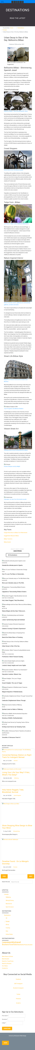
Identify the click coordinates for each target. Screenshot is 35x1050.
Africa (7, 924)
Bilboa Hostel (7, 542)
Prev (4, 876)
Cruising (8, 927)
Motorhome (9, 903)
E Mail (4, 1023)
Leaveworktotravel (11, 942)
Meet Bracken (5, 958)
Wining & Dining (10, 900)
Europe (7, 921)
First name (5, 1015)
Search (5, 885)
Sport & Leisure (10, 907)
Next (30, 876)
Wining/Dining (16, 831)
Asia (7, 931)
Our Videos (5, 966)
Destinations (7, 915)
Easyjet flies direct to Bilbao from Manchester (15, 532)
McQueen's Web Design (20, 1035)
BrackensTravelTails (9, 945)
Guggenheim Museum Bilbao (11, 535)
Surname (5, 1019)
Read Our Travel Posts (7, 961)
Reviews (16, 760)
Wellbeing (16, 778)
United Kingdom (17, 795)
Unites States (9, 934)
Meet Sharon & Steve (7, 956)
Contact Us (5, 968)
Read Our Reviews (6, 963)
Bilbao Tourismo (8, 539)
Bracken (30, 944)
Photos (26, 944)
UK (6, 918)
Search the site (6, 881)
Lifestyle (6, 894)
